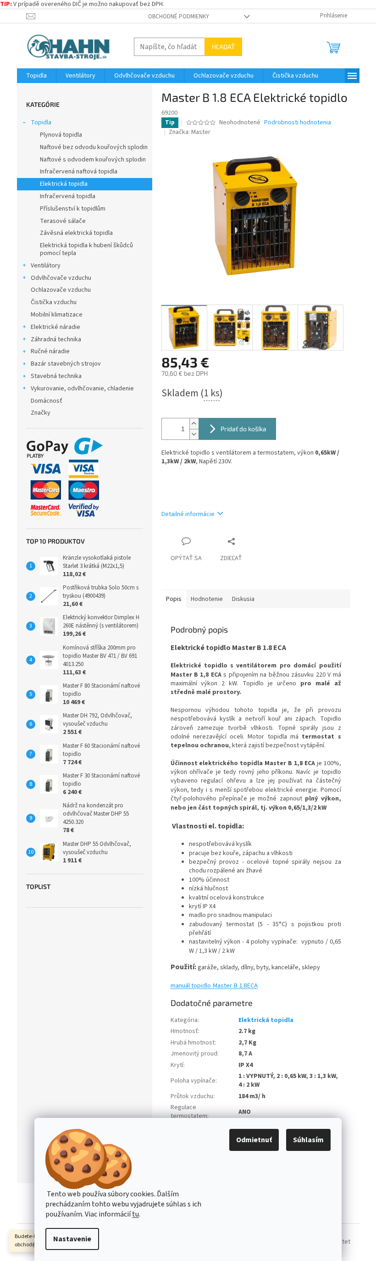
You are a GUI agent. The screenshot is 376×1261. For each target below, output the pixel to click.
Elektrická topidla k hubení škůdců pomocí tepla (86, 249)
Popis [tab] (174, 599)
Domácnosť (46, 401)
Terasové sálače (63, 221)
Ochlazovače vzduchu (61, 289)
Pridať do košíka (243, 429)
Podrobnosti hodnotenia (297, 122)
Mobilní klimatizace (57, 314)
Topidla (41, 122)
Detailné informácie (188, 514)
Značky (40, 412)
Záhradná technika (56, 339)
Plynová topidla (61, 134)
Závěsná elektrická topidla (76, 233)
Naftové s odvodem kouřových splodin (93, 159)
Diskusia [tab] (243, 599)
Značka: (189, 132)
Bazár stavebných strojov (66, 363)
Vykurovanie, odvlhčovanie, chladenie (82, 388)
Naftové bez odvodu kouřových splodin (94, 147)
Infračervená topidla (67, 196)
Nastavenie (72, 1239)
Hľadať (223, 46)
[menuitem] (36, 75)
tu (135, 1214)
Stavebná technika (56, 376)
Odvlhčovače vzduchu (61, 278)
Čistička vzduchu (54, 302)
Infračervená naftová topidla (78, 171)
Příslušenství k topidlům (72, 208)
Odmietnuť (254, 1140)
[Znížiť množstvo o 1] (194, 434)
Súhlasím (308, 1140)
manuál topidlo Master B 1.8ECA (214, 985)
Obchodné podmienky (178, 16)
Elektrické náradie (55, 327)
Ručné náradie (50, 351)
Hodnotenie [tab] (207, 599)
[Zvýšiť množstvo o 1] (194, 423)
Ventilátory (46, 265)
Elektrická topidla (64, 184)
